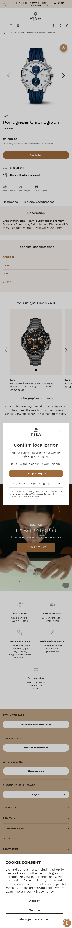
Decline (34, 910)
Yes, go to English (36, 473)
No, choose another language (31, 484)
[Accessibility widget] (67, 923)
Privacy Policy (43, 891)
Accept (34, 901)
